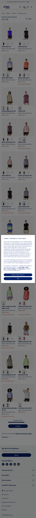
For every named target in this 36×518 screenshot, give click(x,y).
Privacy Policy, (22, 267)
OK (18, 278)
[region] (18, 259)
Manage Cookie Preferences (17, 274)
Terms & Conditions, (11, 268)
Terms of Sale (22, 268)
